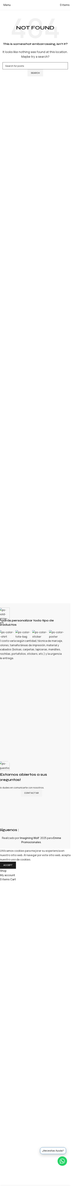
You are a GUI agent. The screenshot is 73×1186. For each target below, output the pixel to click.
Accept (8, 865)
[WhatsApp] (62, 1161)
